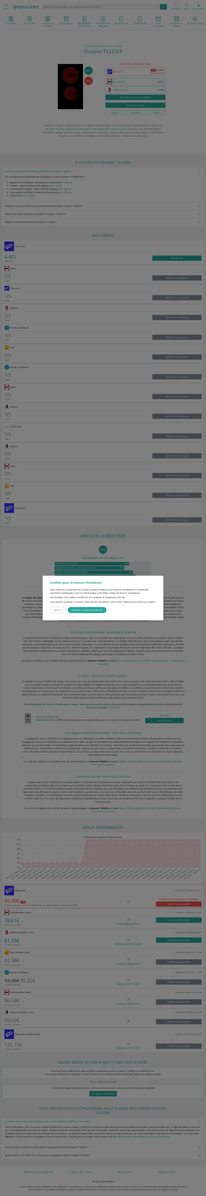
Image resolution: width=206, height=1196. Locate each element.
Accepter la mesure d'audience (87, 610)
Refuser (58, 610)
